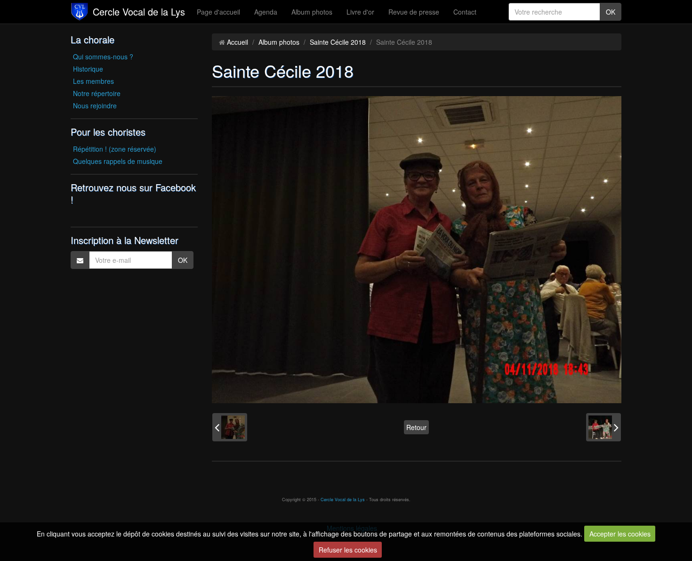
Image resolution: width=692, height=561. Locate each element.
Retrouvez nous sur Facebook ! (133, 193)
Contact (464, 11)
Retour (416, 427)
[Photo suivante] (603, 427)
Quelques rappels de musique (117, 161)
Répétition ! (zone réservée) (114, 149)
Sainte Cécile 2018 (338, 42)
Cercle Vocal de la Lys (139, 11)
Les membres (93, 81)
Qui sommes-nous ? (103, 56)
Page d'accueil (218, 11)
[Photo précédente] (229, 427)
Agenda (265, 11)
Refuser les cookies (348, 549)
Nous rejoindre (95, 105)
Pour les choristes (108, 131)
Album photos (311, 11)
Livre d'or (360, 11)
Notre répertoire (97, 93)
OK (610, 11)
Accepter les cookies (620, 533)
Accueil (237, 42)
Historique (88, 68)
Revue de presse (413, 11)
